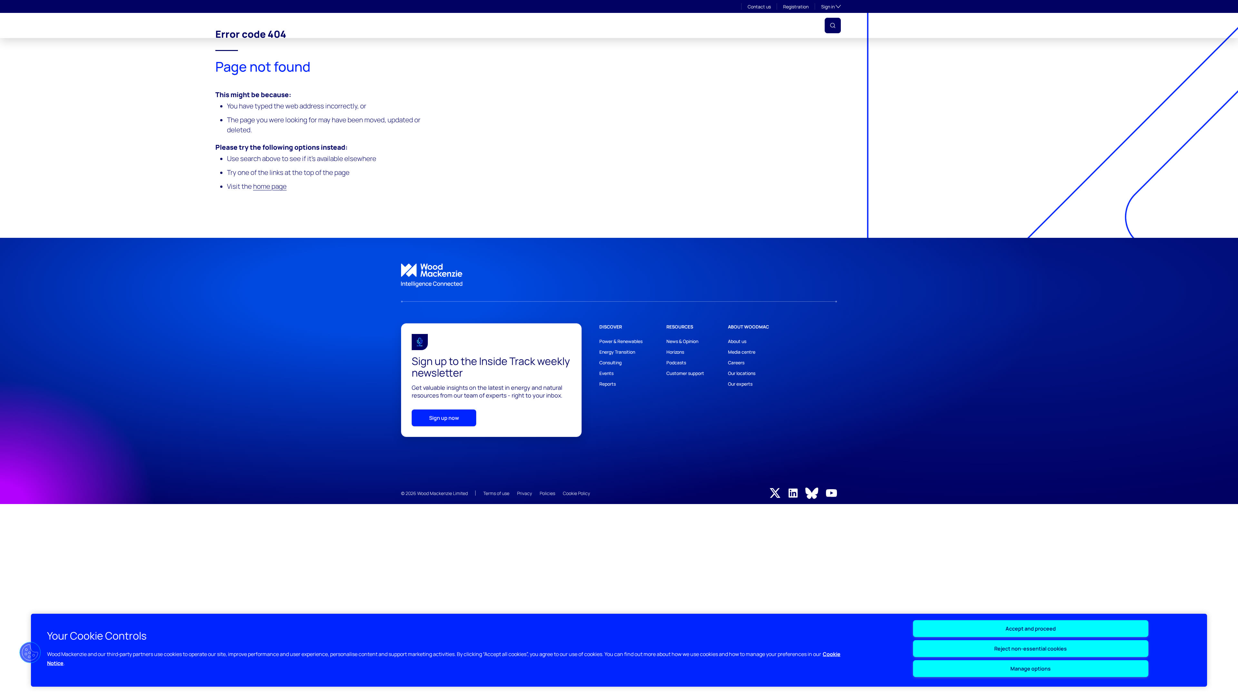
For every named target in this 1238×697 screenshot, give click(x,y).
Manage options (1030, 668)
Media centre (741, 352)
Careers (736, 362)
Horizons (675, 352)
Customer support (685, 373)
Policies (547, 493)
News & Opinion (682, 341)
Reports (607, 384)
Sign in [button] (831, 6)
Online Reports (684, 25)
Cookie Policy (576, 493)
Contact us (759, 7)
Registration (796, 7)
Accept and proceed (1031, 628)
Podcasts (676, 362)
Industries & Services (547, 25)
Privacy (524, 493)
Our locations (741, 373)
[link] (619, 276)
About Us (497, 25)
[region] (619, 650)
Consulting (610, 362)
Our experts (740, 384)
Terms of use (496, 493)
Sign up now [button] (444, 417)
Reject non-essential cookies (1030, 648)
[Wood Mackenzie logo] (423, 25)
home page (270, 186)
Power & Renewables (621, 341)
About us (737, 341)
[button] (833, 25)
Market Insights (606, 25)
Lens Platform (733, 25)
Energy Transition (617, 352)
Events (646, 25)
